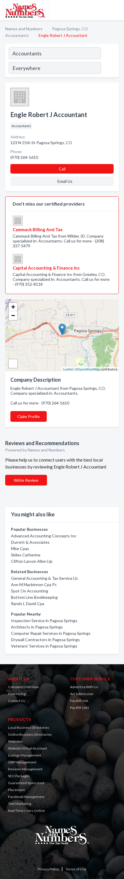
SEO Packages (19, 776)
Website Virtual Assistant (27, 748)
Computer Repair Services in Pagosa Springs (51, 633)
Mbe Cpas (20, 548)
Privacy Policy (48, 869)
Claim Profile (28, 416)
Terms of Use (75, 869)
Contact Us (16, 701)
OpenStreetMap (89, 369)
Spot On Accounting (29, 590)
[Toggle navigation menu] (116, 10)
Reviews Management (25, 769)
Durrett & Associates (30, 542)
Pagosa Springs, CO (70, 28)
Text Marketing (19, 803)
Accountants (17, 35)
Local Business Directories (28, 727)
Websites (15, 741)
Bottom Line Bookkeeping (34, 597)
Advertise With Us (84, 687)
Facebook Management (26, 797)
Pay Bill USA (79, 701)
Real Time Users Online (26, 810)
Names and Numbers (23, 28)
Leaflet (68, 369)
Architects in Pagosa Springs (37, 626)
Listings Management (24, 755)
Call (62, 168)
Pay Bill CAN (79, 707)
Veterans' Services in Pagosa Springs (44, 645)
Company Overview (23, 687)
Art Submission (81, 694)
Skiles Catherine (25, 554)
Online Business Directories (30, 734)
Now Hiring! (17, 694)
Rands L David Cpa (27, 603)
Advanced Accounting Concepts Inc (43, 535)
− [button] (13, 315)
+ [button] (13, 306)
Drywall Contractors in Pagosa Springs (45, 639)
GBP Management (22, 762)
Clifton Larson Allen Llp (31, 561)
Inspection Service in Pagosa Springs (44, 620)
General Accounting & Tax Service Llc (44, 578)
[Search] (109, 61)
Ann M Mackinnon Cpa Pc (34, 584)
